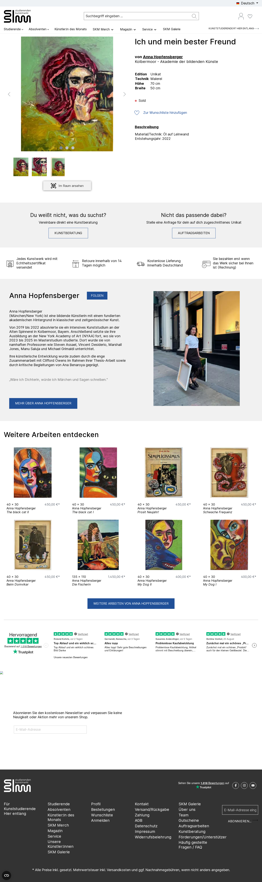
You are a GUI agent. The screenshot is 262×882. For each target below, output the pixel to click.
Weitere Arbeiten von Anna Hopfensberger (131, 603)
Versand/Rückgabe (152, 809)
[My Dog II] (164, 545)
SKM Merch (58, 825)
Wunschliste (102, 815)
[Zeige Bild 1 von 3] (61, 147)
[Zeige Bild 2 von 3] (66, 147)
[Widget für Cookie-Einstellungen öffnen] (6, 875)
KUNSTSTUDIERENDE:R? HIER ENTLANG (231, 28)
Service (54, 836)
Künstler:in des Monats (61, 817)
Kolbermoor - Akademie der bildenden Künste (176, 61)
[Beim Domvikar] (33, 545)
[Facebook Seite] (235, 785)
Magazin (55, 830)
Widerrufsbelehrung (153, 837)
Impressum (145, 831)
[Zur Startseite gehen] (23, 16)
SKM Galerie (59, 852)
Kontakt (142, 804)
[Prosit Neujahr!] (164, 472)
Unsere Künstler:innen (60, 844)
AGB (138, 820)
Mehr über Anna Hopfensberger (43, 403)
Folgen (97, 295)
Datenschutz (146, 826)
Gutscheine (189, 820)
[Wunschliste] (250, 16)
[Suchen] (194, 16)
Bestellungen (103, 809)
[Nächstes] (125, 94)
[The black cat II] (33, 472)
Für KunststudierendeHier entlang (20, 809)
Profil (96, 804)
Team (184, 815)
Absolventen (59, 809)
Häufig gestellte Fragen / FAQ (193, 844)
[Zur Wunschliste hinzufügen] (56, 494)
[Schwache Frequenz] (229, 472)
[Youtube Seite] (253, 785)
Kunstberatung (68, 233)
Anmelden (100, 820)
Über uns (187, 809)
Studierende (59, 804)
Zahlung (142, 815)
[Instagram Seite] (244, 785)
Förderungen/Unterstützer (203, 837)
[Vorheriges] (9, 94)
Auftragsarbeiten (194, 233)
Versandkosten (119, 870)
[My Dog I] (229, 545)
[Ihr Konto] (241, 16)
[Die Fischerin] (98, 545)
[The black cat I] (98, 472)
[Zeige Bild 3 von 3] (72, 147)
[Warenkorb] (256, 14)
